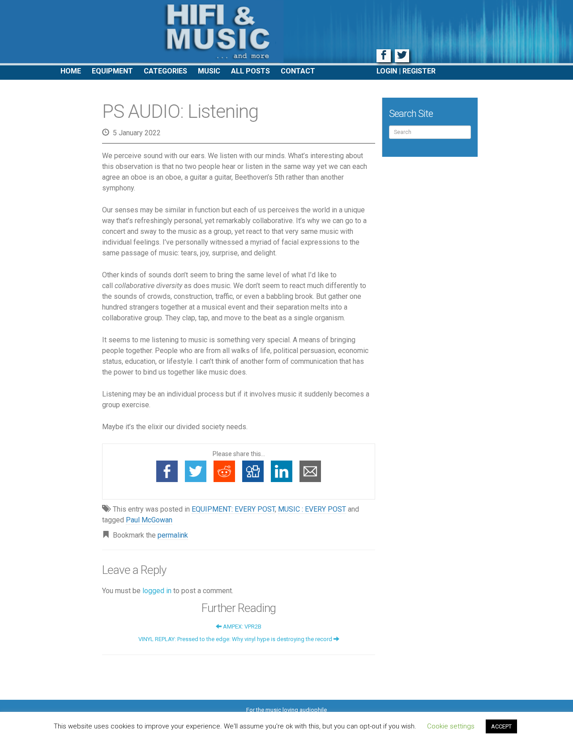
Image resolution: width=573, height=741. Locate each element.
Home (70, 71)
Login (386, 71)
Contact (298, 71)
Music (209, 71)
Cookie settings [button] (451, 726)
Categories (165, 71)
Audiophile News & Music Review (286, 32)
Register (419, 71)
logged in (156, 590)
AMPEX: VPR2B (241, 626)
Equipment (112, 71)
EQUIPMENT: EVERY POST (233, 509)
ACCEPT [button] (501, 726)
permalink (173, 535)
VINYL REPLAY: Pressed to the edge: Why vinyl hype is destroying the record (236, 639)
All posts (250, 71)
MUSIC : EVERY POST (312, 509)
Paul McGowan (149, 520)
